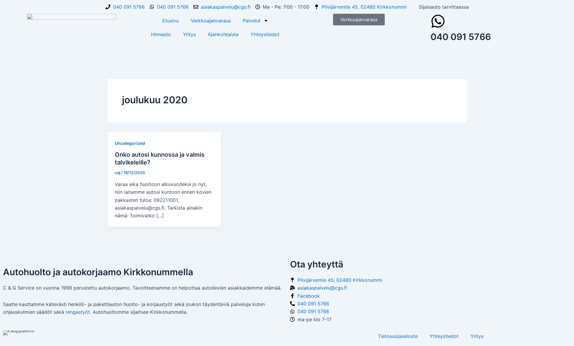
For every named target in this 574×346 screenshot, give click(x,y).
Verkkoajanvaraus (211, 21)
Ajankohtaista (223, 34)
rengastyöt (77, 312)
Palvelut (252, 21)
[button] (9, 332)
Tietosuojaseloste (398, 336)
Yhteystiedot (265, 34)
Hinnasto (161, 34)
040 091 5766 (460, 36)
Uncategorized (130, 143)
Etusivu (170, 21)
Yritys (189, 34)
